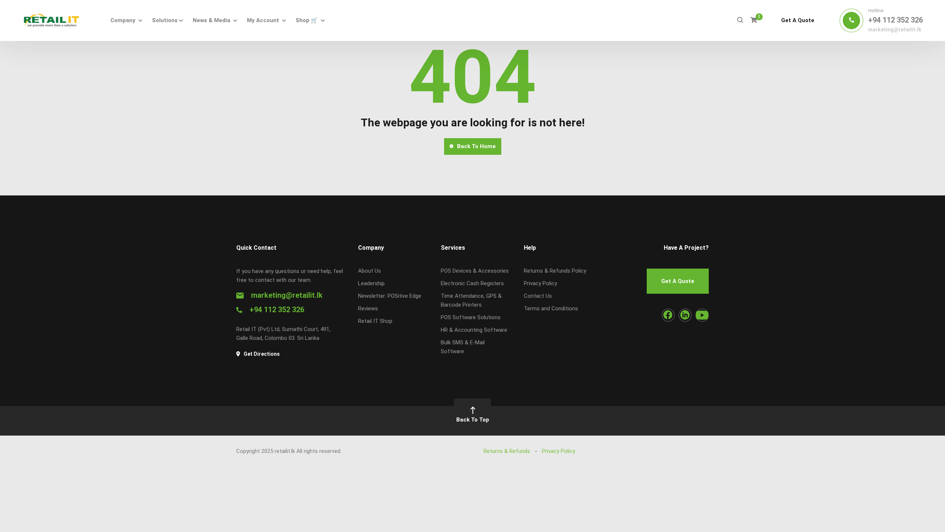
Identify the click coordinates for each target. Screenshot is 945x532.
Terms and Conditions (551, 308)
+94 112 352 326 (895, 20)
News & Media (211, 20)
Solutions (165, 20)
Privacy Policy (540, 283)
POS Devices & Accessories (475, 270)
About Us (369, 270)
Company (122, 20)
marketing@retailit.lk (894, 30)
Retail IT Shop (375, 321)
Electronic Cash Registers (472, 283)
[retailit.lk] (51, 20)
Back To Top (472, 419)
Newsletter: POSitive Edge (389, 296)
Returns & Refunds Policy (555, 270)
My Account (263, 20)
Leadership (371, 283)
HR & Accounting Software (474, 330)
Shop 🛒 (307, 20)
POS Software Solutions (471, 317)
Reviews (368, 308)
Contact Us (538, 296)
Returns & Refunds (507, 451)
